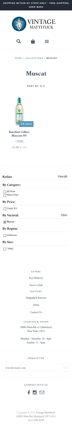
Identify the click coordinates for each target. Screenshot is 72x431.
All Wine (10, 192)
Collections (34, 58)
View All (62, 177)
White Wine (12, 195)
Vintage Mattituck (45, 413)
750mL (10, 249)
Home (18, 58)
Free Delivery (36, 278)
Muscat (10, 222)
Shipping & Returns (36, 298)
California (11, 235)
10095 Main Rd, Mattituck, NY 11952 (36, 417)
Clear (64, 215)
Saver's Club (36, 285)
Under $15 (11, 209)
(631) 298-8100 (36, 420)
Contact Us (36, 312)
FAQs (36, 305)
